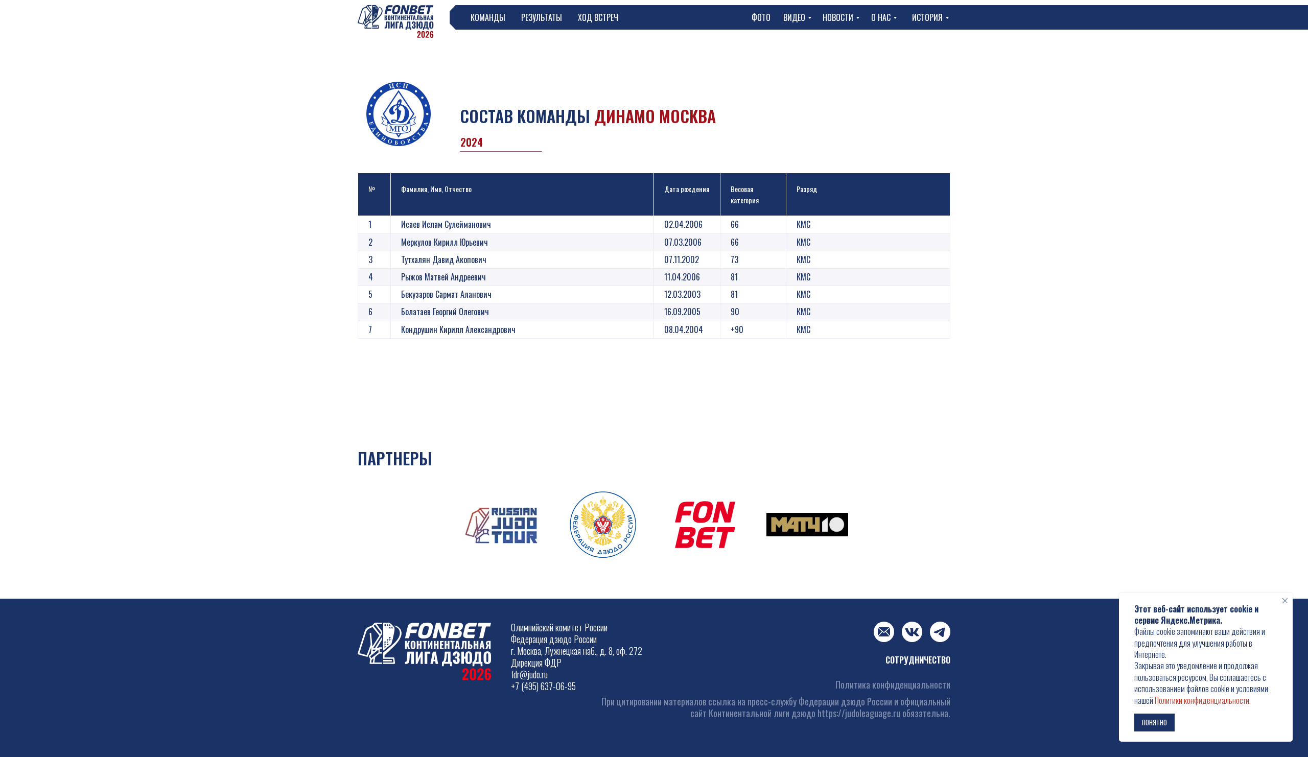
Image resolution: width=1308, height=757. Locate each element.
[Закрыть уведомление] (1285, 601)
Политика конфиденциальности (892, 684)
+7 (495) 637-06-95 (543, 686)
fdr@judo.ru (529, 674)
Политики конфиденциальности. (1203, 700)
